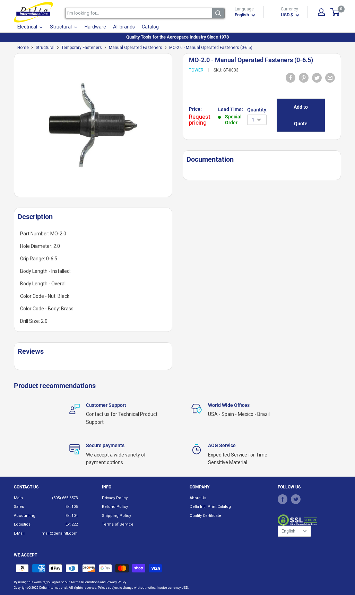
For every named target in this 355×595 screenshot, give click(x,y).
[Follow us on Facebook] (282, 499)
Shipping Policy (116, 515)
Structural (45, 47)
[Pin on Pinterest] (304, 77)
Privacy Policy (115, 498)
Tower (196, 70)
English (288, 531)
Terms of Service (117, 524)
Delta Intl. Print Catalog (210, 506)
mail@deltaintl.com (60, 533)
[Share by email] (330, 77)
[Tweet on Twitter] (317, 77)
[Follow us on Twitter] (296, 499)
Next (176, 127)
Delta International (53, 587)
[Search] (218, 13)
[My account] (321, 12)
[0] (335, 12)
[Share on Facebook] (290, 77)
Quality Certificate (205, 515)
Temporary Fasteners (81, 47)
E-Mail (19, 533)
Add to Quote (301, 115)
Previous (10, 127)
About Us (198, 498)
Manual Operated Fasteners (135, 47)
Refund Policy (115, 506)
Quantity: (257, 109)
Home (23, 47)
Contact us (26, 487)
